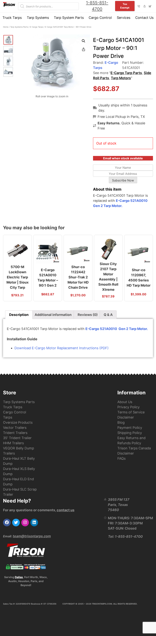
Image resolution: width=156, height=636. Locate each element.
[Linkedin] (34, 522)
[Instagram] (25, 522)
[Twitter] (16, 522)
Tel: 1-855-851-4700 (125, 537)
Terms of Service (131, 412)
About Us (124, 402)
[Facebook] (7, 522)
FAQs (121, 458)
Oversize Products (18, 422)
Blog (121, 422)
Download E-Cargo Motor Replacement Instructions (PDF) (61, 348)
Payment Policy (129, 428)
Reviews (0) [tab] (88, 315)
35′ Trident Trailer (17, 438)
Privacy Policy (128, 407)
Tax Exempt (124, 5)
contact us (65, 510)
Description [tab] (19, 315)
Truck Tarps (12, 18)
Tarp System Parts (69, 18)
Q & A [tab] (108, 315)
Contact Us (144, 18)
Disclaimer (125, 417)
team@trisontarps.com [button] (32, 536)
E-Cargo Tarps (36, 27)
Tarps (7, 417)
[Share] (83, 49)
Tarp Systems (38, 18)
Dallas (19, 577)
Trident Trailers (15, 433)
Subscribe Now (123, 180)
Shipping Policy (129, 433)
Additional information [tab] (53, 315)
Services (123, 18)
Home (5, 27)
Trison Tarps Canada (134, 448)
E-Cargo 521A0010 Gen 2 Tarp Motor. (116, 329)
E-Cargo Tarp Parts (126, 73)
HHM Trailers (13, 443)
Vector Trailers (14, 428)
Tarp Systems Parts (19, 27)
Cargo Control (100, 18)
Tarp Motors (121, 78)
